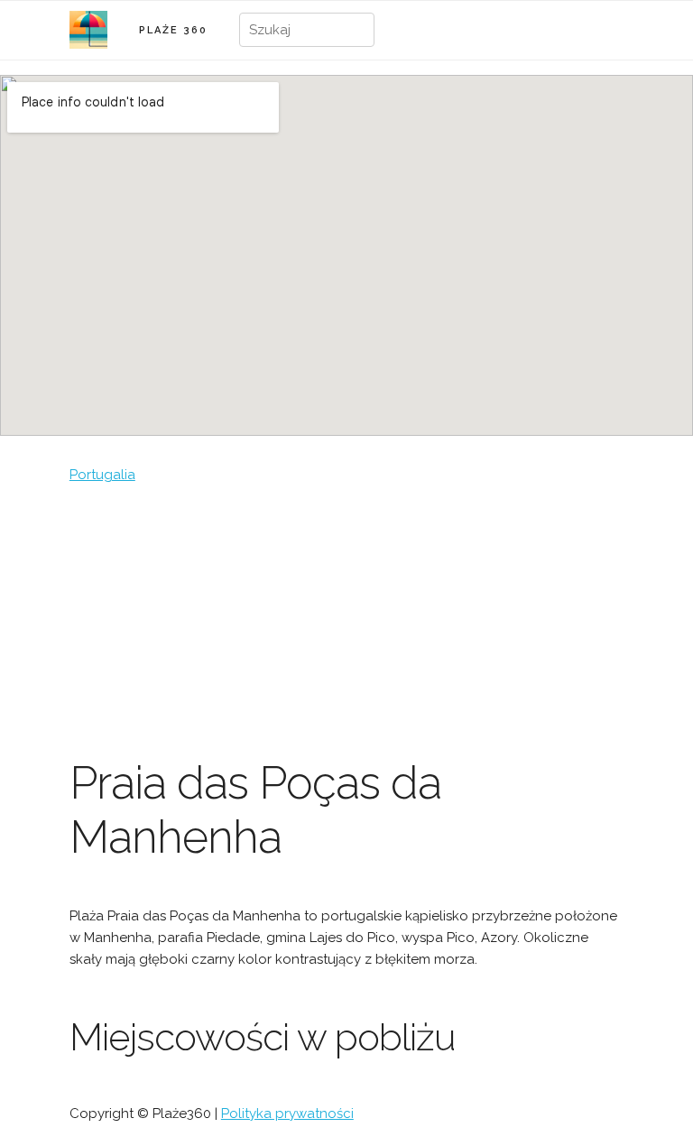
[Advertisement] (346, 620)
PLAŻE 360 (173, 30)
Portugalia (102, 475)
